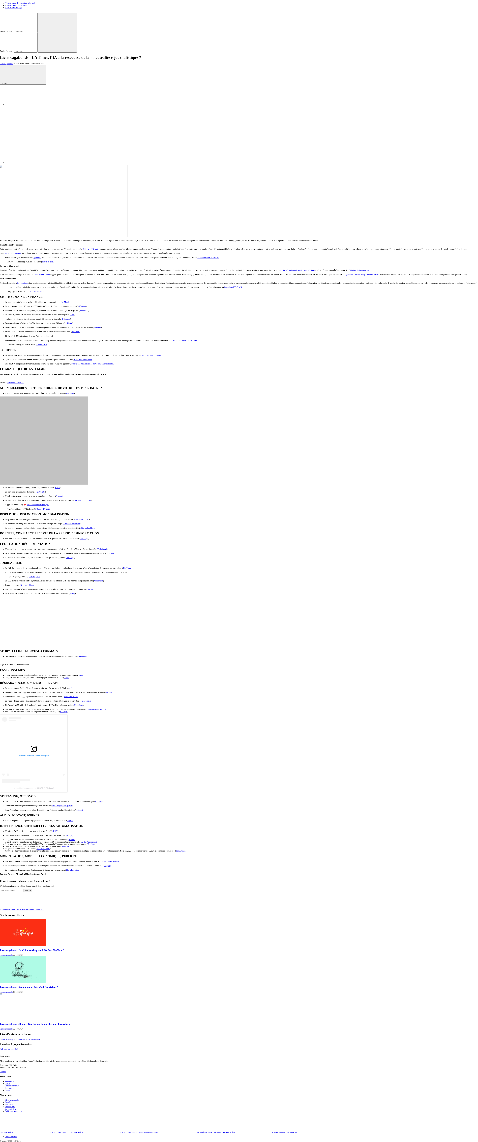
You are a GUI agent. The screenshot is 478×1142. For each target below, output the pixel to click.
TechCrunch (102, 549)
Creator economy (12, 1086)
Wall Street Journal (81, 519)
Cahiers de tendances (13, 1111)
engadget (79, 810)
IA (29, 1039)
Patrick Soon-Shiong (12, 253)
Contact (3, 1072)
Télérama (82, 306)
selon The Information (83, 359)
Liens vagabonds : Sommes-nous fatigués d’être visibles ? (29, 987)
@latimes (37, 257)
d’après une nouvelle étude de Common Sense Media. (92, 364)
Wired (57, 488)
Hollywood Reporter (91, 249)
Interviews (9, 1104)
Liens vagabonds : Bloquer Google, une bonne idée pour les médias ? (35, 1024)
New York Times (27, 585)
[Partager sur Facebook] (23, 105)
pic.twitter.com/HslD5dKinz (208, 257)
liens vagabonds (6, 64)
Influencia (76, 332)
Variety (72, 593)
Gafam (25, 1039)
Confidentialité (11, 1137)
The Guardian (85, 701)
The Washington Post (82, 500)
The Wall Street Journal (109, 861)
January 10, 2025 (36, 291)
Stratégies (63, 712)
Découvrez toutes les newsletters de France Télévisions (22, 910)
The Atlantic (40, 492)
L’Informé (66, 319)
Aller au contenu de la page (16, 5)
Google (69, 835)
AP (70, 688)
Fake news (18, 1039)
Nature (80, 675)
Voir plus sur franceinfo (9, 1049)
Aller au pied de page (13, 7)
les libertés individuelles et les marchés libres (297, 270)
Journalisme (35, 1039)
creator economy (7, 1039)
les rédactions (22, 283)
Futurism (98, 801)
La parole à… (10, 1109)
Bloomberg (78, 705)
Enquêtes (8, 1102)
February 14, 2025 (42, 509)
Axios (66, 678)
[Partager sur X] (23, 124)
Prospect (59, 496)
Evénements (10, 1107)
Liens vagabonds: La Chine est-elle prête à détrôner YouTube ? (32, 950)
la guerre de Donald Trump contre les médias (361, 274)
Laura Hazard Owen (41, 274)
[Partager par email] (23, 162)
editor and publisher (87, 528)
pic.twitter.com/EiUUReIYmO (185, 340)
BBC (55, 831)
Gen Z (7, 1083)
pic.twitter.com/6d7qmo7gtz (38, 505)
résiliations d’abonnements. (358, 270)
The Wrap (127, 568)
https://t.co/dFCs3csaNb (233, 287)
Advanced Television (15, 383)
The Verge (70, 393)
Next (72, 315)
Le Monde (65, 302)
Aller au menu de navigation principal (20, 3)
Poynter (91, 589)
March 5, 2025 (41, 345)
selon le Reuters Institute (151, 355)
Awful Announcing (89, 842)
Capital (70, 821)
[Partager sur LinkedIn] (23, 143)
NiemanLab (98, 581)
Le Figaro (68, 323)
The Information (72, 870)
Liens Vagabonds (12, 1100)
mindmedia (84, 310)
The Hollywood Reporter (97, 709)
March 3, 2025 (48, 262)
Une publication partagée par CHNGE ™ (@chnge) (34, 788)
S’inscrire (28, 890)
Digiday (91, 844)
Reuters (112, 553)
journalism (83, 656)
